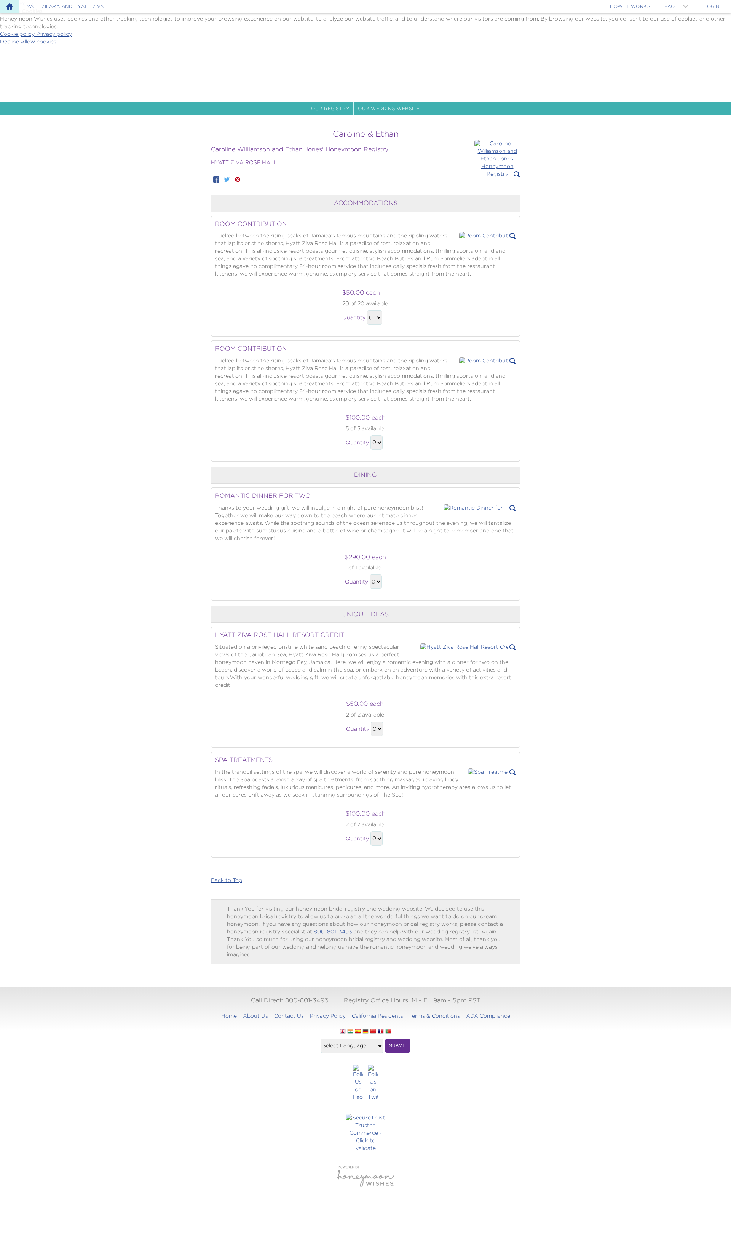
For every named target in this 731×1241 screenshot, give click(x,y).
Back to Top (226, 880)
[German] (365, 1031)
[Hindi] (350, 1031)
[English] (343, 1031)
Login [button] (712, 6)
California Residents (377, 1016)
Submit (397, 1046)
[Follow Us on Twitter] (373, 1082)
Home (229, 1016)
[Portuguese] (388, 1031)
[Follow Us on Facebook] (358, 1082)
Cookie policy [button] (18, 34)
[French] (381, 1031)
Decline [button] (10, 41)
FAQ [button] (669, 6)
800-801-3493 (333, 931)
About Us (255, 1016)
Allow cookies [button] (38, 41)
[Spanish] (358, 1031)
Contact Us (289, 1016)
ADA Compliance (488, 1016)
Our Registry (330, 108)
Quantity (354, 317)
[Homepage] (9, 6)
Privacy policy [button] (54, 34)
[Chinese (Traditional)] (373, 1031)
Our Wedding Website (389, 108)
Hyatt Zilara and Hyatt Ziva (63, 6)
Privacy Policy (328, 1016)
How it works (630, 6)
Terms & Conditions (434, 1016)
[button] (497, 159)
